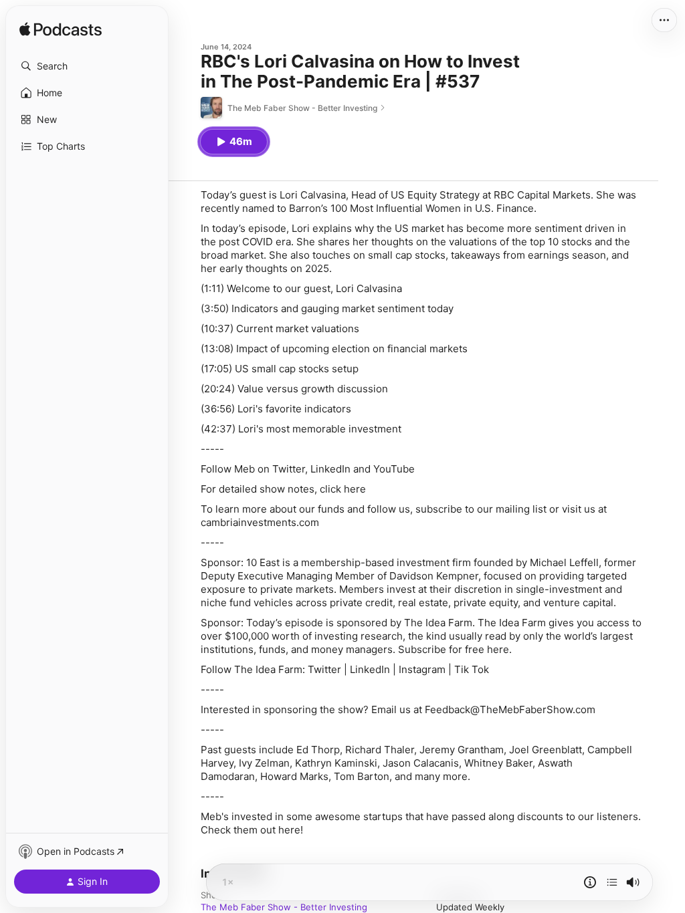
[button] (87, 66)
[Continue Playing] (612, 882)
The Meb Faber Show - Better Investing (284, 907)
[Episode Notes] (590, 882)
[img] (60, 30)
